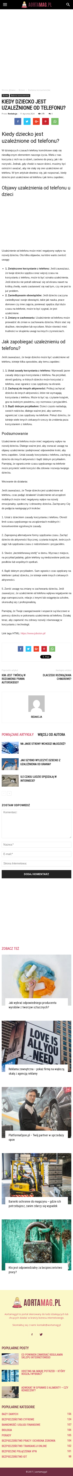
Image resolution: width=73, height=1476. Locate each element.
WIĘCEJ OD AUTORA (51, 735)
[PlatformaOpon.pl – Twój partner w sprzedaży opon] (36, 1112)
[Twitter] (41, 1334)
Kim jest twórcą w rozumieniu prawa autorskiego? (13, 679)
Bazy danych (10, 1414)
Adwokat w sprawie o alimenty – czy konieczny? (44, 1389)
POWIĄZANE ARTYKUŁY (18, 735)
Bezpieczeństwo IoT (14, 1456)
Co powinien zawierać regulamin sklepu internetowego (42, 1356)
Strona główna (8, 90)
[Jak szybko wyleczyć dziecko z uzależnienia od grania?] (10, 764)
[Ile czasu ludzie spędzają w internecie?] (10, 781)
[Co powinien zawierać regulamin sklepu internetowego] (10, 1359)
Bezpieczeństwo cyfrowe (18, 1419)
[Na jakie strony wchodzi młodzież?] (10, 748)
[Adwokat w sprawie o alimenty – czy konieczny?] (10, 1392)
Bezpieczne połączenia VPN (19, 1451)
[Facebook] (32, 1334)
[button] (68, 4)
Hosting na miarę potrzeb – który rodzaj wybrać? (43, 1373)
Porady (6, 1435)
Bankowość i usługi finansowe (21, 1424)
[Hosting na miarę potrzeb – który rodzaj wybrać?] (10, 1376)
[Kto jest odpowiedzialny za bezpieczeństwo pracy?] (36, 1244)
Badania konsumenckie (20, 95)
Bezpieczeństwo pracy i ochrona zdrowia (28, 1440)
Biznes (5, 95)
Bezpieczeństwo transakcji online (24, 1446)
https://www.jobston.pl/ (33, 633)
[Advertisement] (36, 48)
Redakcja (12, 113)
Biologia (7, 1430)
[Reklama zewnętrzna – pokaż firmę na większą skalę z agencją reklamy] (36, 1046)
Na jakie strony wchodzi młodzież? (43, 743)
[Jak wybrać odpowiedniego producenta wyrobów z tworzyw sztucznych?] (36, 980)
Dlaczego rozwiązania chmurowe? (57, 677)
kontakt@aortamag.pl (49, 1325)
